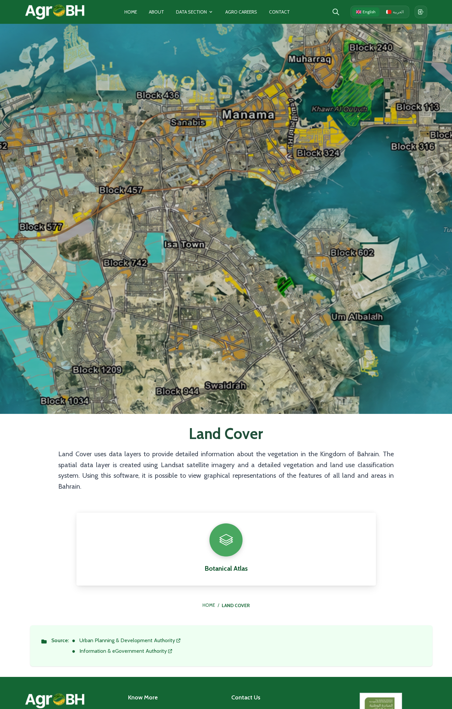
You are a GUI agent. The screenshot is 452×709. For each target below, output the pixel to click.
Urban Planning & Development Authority (127, 640)
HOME (209, 605)
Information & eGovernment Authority (123, 651)
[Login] (421, 12)
